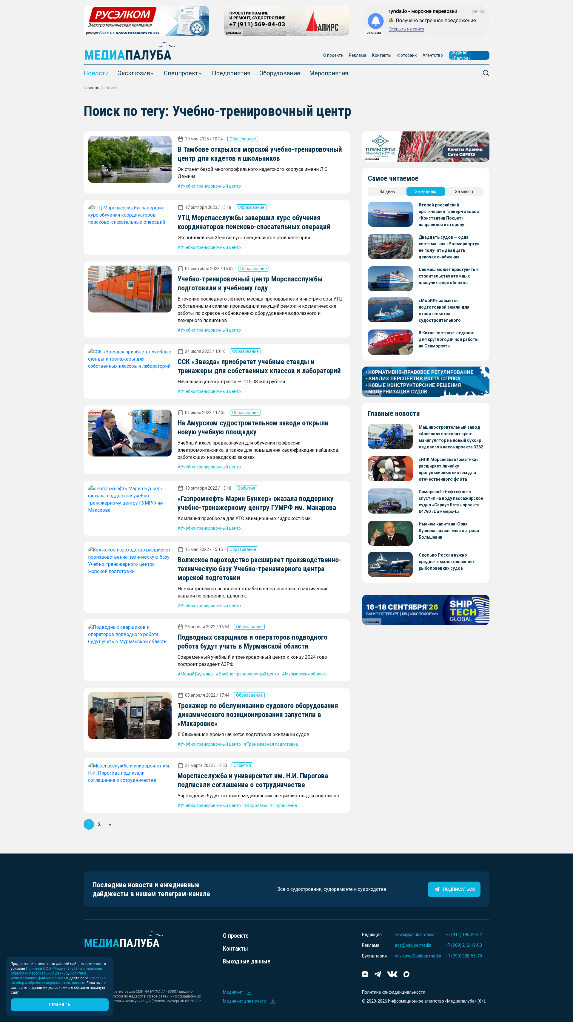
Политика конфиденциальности (393, 992)
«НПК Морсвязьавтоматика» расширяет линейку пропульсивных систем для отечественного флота (448, 469)
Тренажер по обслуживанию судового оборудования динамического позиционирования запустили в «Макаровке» (258, 714)
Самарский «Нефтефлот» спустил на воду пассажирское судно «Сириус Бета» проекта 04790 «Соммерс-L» (451, 501)
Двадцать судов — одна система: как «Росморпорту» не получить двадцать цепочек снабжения (449, 247)
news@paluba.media (415, 934)
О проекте (333, 55)
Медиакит (233, 992)
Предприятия (231, 73)
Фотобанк (407, 55)
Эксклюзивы (136, 73)
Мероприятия (328, 73)
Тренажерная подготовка (272, 744)
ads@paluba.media (413, 945)
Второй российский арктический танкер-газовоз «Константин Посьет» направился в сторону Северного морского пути (449, 215)
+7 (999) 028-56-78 (464, 956)
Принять (59, 1004)
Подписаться (459, 889)
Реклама (357, 55)
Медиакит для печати (244, 1001)
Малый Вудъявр (197, 674)
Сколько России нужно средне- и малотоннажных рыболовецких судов (447, 562)
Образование (242, 139)
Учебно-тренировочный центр (211, 186)
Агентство (433, 55)
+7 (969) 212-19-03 (464, 945)
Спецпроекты (183, 73)
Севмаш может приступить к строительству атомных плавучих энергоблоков (449, 276)
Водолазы (257, 805)
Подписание (285, 805)
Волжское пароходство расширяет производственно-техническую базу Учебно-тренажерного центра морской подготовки (259, 569)
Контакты (381, 55)
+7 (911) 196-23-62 (464, 934)
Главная (91, 87)
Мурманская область (306, 674)
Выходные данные (246, 961)
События (246, 488)
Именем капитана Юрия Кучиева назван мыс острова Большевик (449, 531)
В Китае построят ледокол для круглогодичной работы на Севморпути (449, 339)
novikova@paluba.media (418, 956)
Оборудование (279, 73)
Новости (96, 73)
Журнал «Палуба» (461, 55)
